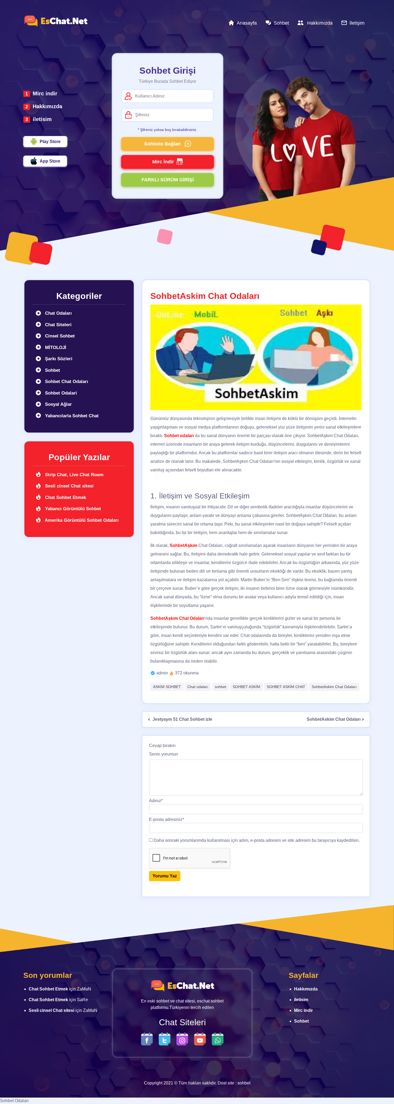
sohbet (220, 687)
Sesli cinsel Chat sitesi (69, 486)
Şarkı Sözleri (58, 358)
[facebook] (148, 1038)
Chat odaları (197, 687)
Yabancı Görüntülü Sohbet (72, 508)
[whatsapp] (218, 1038)
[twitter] (166, 1038)
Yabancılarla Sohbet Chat (71, 415)
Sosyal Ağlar (58, 404)
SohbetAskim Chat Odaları (334, 687)
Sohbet (52, 370)
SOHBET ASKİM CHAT (286, 687)
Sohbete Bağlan (163, 144)
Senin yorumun (163, 754)
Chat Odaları (58, 313)
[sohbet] (55, 21)
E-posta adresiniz (166, 819)
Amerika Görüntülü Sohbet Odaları (81, 520)
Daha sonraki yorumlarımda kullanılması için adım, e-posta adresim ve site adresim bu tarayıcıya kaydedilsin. (257, 840)
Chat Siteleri (58, 324)
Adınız (156, 800)
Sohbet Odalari (60, 393)
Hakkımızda (47, 106)
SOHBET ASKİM (246, 687)
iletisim (42, 119)
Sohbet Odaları (14, 1100)
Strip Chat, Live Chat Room (73, 474)
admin (162, 673)
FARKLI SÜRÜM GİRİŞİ (168, 179)
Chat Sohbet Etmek (65, 497)
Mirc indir (45, 93)
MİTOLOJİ (55, 347)
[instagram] (183, 1038)
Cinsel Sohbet (59, 336)
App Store (50, 161)
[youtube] (201, 1038)
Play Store (50, 141)
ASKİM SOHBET (167, 687)
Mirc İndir (163, 161)
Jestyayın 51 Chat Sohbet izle (181, 719)
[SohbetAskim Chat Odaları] (256, 357)
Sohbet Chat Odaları (66, 381)
